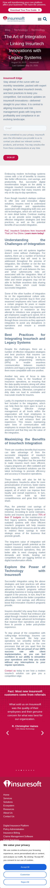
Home (6, 795)
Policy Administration (13, 829)
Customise (25, 874)
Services (7, 798)
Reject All (25, 882)
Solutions (8, 802)
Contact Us (8, 816)
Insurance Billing (11, 833)
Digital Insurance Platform (16, 825)
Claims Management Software (18, 836)
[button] (39, 19)
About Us (7, 813)
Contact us (10, 671)
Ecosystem (8, 805)
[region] (25, 864)
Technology (21, 29)
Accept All (25, 867)
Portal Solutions (11, 840)
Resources (8, 809)
